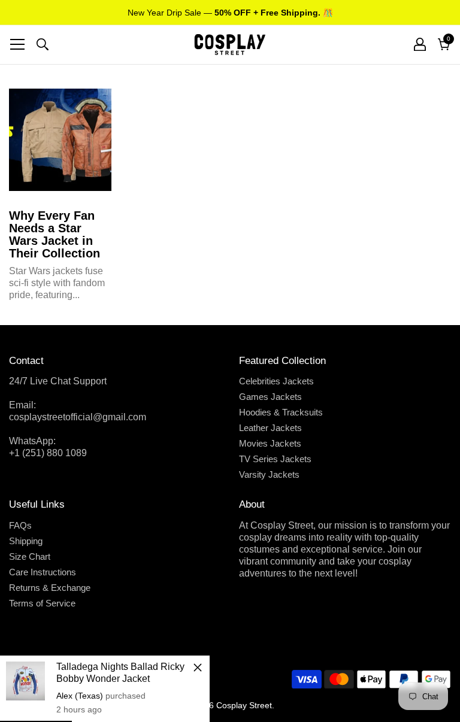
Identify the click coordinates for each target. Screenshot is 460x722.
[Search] (43, 44)
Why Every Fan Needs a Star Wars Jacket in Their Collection (54, 234)
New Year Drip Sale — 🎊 (230, 12)
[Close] (197, 667)
